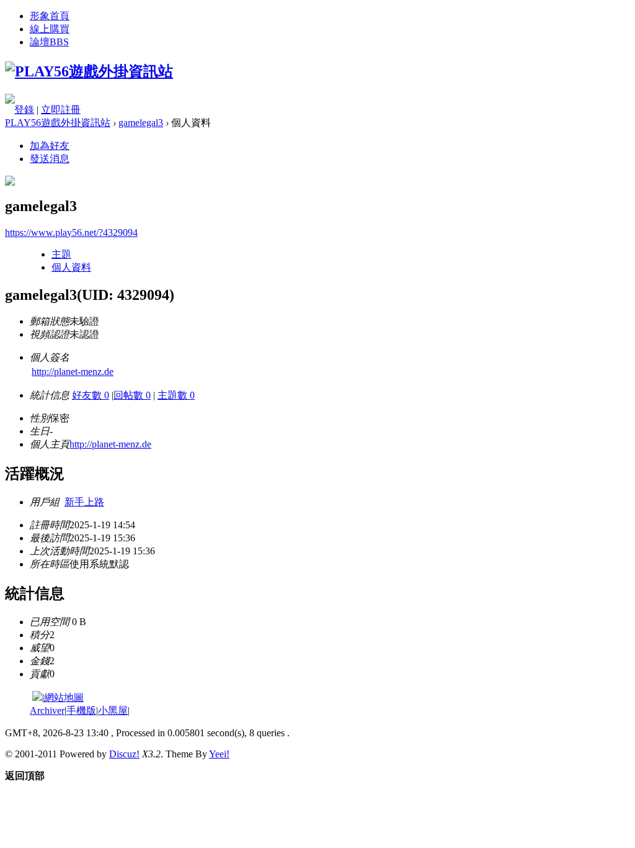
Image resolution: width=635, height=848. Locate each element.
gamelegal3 (140, 122)
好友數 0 (90, 395)
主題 (61, 254)
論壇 (49, 42)
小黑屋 (113, 710)
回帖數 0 (132, 395)
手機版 (81, 710)
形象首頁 (49, 16)
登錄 (24, 109)
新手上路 (84, 502)
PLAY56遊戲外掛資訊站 (57, 122)
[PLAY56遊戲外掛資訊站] (89, 71)
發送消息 (49, 158)
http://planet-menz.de (72, 371)
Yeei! (219, 754)
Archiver (47, 710)
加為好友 (49, 145)
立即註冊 (61, 109)
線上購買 (49, 29)
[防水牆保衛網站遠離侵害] (37, 697)
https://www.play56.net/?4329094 (71, 232)
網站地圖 (64, 697)
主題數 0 (176, 395)
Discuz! (124, 754)
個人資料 (71, 267)
